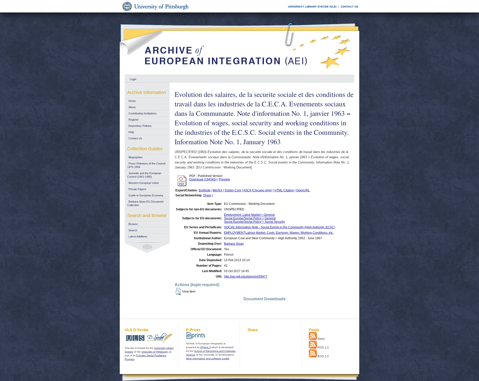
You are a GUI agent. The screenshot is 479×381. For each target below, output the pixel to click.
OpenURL (303, 190)
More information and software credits (207, 358)
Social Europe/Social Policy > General (250, 218)
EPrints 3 (205, 347)
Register (133, 119)
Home (132, 100)
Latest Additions (137, 236)
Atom (321, 339)
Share (207, 195)
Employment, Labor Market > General (249, 215)
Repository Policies (140, 125)
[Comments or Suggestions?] (348, 11)
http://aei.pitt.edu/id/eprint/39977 (245, 276)
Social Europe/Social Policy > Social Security (254, 222)
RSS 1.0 (323, 347)
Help (131, 132)
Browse (133, 224)
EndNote (205, 190)
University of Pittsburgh (154, 351)
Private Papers (137, 189)
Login (133, 79)
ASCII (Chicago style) (257, 190)
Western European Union (143, 182)
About (131, 107)
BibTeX (218, 190)
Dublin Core (233, 190)
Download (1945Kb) (203, 179)
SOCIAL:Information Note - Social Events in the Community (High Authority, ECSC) (279, 227)
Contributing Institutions (142, 113)
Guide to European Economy (145, 195)
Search (132, 230)
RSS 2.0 (323, 356)
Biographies (135, 157)
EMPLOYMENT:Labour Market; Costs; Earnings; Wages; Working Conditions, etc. (279, 232)
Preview (224, 179)
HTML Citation (284, 190)
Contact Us (135, 138)
